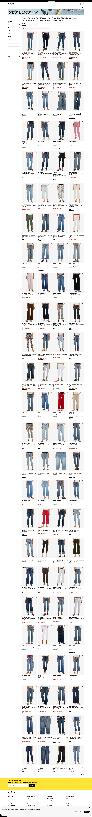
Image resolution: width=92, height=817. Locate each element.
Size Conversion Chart (51, 798)
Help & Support (82, 7)
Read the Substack (51, 0)
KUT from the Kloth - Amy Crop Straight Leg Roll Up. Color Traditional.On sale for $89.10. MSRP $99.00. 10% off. (60, 464)
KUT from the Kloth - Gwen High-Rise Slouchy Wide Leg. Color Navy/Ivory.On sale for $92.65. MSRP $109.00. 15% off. (60, 197)
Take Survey (49, 803)
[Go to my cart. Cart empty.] (83, 4)
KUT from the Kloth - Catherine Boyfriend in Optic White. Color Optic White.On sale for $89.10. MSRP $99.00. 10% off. (45, 639)
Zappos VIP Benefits (12, 805)
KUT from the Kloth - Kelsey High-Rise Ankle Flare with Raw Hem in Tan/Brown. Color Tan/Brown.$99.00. (60, 316)
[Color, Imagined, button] (56, 172)
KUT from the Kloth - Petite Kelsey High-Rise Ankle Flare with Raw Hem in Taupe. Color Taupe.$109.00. (29, 346)
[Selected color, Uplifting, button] (54, 172)
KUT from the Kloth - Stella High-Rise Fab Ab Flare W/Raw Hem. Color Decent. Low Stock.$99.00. (29, 135)
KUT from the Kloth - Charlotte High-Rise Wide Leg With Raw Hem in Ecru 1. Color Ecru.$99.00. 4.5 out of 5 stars (76, 197)
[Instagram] (8, 792)
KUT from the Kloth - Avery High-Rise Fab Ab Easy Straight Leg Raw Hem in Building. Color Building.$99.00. (45, 105)
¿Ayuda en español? (31, 801)
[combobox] (28, 4)
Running (68, 803)
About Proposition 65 (31, 805)
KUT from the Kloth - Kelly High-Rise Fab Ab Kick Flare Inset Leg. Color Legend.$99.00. (29, 166)
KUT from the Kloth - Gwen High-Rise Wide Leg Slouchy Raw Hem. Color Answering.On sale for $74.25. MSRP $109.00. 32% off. (29, 197)
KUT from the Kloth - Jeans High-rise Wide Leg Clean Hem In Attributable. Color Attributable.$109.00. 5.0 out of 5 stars (60, 639)
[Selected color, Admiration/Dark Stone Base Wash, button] (39, 676)
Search (44, 3)
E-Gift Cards (49, 805)
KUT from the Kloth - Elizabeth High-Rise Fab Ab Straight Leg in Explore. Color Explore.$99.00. (45, 758)
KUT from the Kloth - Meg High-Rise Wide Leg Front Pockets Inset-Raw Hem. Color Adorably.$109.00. (60, 227)
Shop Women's (74, 14)
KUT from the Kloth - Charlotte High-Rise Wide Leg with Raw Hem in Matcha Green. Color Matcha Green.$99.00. (29, 227)
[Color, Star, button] (73, 413)
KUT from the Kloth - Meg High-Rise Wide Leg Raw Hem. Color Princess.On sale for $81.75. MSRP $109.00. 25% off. (29, 287)
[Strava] (14, 792)
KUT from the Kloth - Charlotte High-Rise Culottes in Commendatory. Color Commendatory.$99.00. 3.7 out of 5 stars (76, 639)
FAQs (28, 798)
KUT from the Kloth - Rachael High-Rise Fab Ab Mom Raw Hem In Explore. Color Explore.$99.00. (45, 166)
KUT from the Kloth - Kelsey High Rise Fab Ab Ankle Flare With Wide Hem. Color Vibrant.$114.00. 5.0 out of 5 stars (29, 522)
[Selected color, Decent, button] (23, 142)
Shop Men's (80, 14)
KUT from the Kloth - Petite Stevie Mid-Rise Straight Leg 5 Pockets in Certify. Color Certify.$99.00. (76, 522)
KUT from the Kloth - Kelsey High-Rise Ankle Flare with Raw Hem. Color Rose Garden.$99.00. (76, 135)
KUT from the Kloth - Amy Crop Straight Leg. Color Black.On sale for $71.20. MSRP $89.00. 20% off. (45, 551)
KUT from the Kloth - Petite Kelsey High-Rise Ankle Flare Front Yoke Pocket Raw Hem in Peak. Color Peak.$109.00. (45, 135)
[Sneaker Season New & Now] (46, 12)
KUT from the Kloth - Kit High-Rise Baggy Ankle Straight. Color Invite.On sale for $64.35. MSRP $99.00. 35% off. (60, 346)
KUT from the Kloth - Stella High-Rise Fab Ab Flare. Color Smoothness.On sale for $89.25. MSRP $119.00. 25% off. (29, 551)
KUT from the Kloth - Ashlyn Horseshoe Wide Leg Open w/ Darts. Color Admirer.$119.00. (29, 669)
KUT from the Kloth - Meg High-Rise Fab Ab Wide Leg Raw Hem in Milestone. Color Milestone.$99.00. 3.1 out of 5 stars (45, 227)
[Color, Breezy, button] (40, 676)
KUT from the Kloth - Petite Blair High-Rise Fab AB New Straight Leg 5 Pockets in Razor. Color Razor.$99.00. (76, 729)
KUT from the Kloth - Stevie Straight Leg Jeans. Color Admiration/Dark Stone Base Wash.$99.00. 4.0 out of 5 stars (45, 669)
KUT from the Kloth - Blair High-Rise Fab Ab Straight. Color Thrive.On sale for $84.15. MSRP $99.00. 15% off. (60, 609)
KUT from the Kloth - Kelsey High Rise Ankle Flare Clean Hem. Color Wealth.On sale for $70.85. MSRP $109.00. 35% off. (76, 580)
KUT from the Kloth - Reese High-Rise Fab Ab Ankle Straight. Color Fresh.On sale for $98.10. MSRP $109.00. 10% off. (76, 75)
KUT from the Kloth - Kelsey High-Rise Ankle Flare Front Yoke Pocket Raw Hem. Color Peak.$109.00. (76, 346)
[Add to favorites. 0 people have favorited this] (36, 32)
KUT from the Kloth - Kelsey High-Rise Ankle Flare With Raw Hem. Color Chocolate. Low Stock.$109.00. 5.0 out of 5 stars (45, 580)
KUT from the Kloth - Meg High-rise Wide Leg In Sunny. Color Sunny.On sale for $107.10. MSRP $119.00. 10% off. (29, 493)
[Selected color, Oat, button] (70, 413)
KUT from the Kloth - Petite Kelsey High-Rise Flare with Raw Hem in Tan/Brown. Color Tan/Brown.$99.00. (29, 435)
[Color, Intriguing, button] (25, 142)
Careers (9, 800)
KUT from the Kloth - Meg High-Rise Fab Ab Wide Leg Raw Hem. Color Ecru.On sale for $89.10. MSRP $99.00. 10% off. (76, 227)
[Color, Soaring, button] (71, 413)
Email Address (11, 785)
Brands (67, 798)
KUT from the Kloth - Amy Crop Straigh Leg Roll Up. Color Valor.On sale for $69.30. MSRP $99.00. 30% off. (45, 464)
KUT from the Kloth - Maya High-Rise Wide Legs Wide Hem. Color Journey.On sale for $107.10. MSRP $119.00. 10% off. (60, 669)
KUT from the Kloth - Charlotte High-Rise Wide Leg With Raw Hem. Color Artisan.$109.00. (45, 406)
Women (35, 24)
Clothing (29, 24)
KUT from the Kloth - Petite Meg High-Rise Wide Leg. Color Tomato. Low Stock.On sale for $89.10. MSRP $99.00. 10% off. (45, 522)
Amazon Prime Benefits (12, 803)
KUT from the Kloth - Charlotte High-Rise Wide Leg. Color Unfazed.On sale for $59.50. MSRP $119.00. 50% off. (45, 493)
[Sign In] (80, 4)
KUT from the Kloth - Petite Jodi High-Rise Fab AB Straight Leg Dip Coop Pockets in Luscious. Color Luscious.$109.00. (60, 758)
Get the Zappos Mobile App (13, 801)
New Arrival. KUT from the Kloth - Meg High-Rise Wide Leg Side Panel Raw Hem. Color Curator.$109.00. (29, 580)
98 (81, 774)
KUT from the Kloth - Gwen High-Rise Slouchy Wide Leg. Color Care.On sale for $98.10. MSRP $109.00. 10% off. (45, 197)
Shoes (67, 805)
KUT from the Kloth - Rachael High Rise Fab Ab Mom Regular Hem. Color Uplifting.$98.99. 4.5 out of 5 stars (60, 166)
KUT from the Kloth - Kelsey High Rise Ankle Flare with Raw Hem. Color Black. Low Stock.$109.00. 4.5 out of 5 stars (76, 316)
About (9, 798)
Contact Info (29, 800)
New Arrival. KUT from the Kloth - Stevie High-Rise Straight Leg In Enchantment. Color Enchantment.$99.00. (29, 758)
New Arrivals (68, 801)
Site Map (48, 801)
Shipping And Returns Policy (32, 803)
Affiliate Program (50, 800)
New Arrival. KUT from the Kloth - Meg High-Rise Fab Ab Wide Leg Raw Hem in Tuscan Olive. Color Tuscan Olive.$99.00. (76, 551)
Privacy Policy (37, 809)
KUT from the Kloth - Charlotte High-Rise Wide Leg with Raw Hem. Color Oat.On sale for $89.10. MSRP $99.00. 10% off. (76, 406)
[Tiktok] (11, 792)
